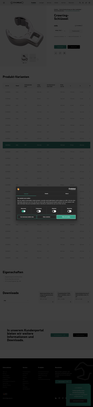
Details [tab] (46, 193)
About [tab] (66, 193)
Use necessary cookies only (27, 216)
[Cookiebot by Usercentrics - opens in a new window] (70, 189)
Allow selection (46, 216)
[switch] (39, 211)
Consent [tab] (26, 193)
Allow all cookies (66, 216)
